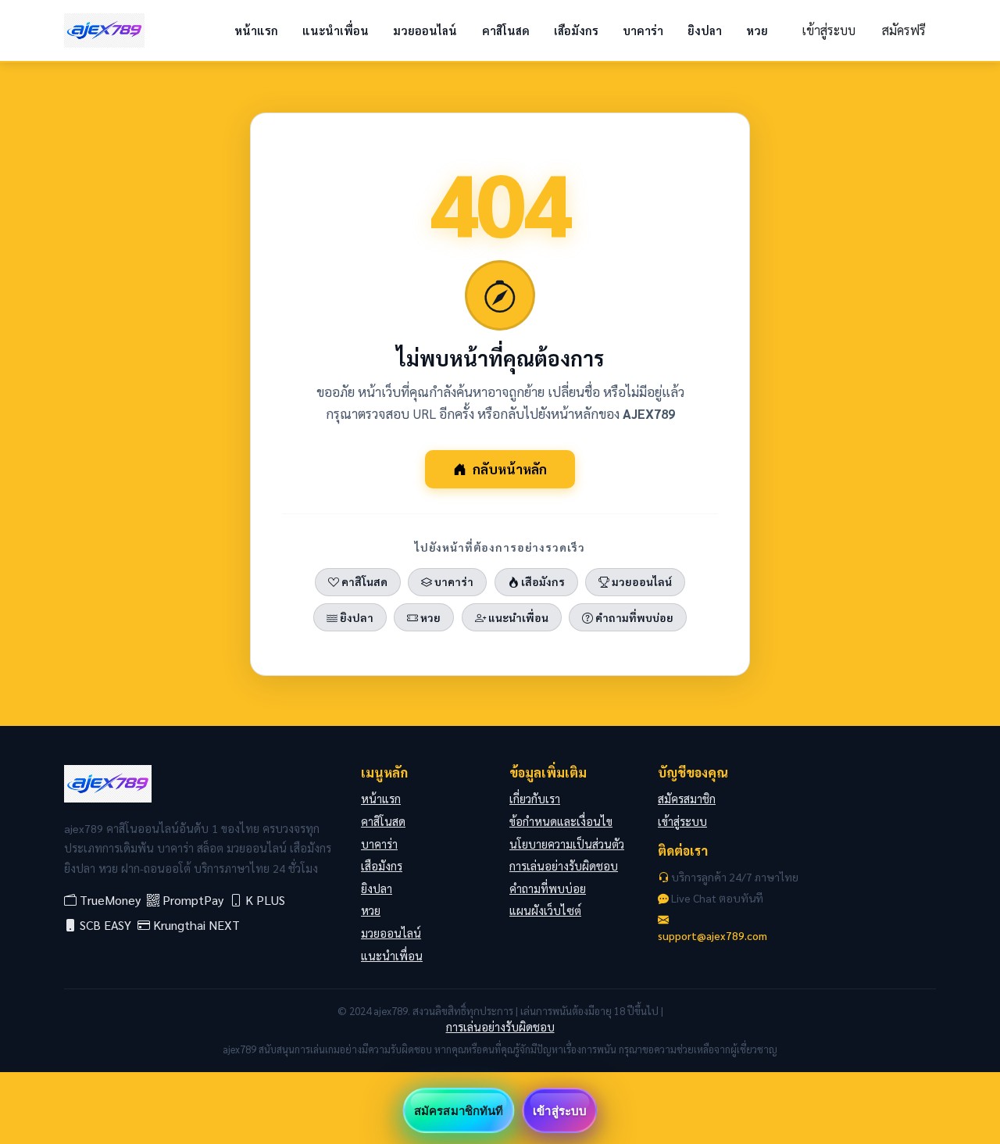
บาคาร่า (643, 30)
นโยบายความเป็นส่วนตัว (566, 844)
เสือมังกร (576, 30)
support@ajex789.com (712, 935)
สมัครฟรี (904, 30)
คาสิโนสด (506, 30)
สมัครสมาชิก (687, 799)
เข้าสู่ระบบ (828, 30)
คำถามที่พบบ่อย (633, 617)
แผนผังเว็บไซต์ (545, 910)
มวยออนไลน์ (425, 30)
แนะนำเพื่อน (335, 30)
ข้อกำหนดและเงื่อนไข (560, 821)
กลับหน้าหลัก (510, 468)
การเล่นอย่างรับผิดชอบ (563, 866)
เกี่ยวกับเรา (534, 799)
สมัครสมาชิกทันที (458, 1110)
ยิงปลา (705, 30)
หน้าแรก (256, 30)
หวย (757, 30)
